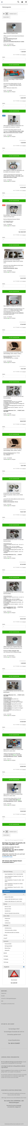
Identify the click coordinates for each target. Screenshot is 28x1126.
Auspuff (5, 938)
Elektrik (5, 953)
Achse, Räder (6, 915)
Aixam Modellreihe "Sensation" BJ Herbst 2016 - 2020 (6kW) (14, 884)
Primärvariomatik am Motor (11, 930)
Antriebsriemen (8, 928)
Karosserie (6, 941)
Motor (5, 894)
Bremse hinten (8, 908)
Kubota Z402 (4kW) (9, 897)
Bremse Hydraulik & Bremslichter (12, 913)
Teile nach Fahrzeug (8, 871)
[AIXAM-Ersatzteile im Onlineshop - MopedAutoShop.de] (3, 2)
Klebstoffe (7, 950)
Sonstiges (6, 956)
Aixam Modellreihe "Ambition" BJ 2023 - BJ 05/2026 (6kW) (14, 877)
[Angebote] (23, 967)
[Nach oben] (23, 1123)
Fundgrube (6, 959)
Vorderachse (7, 922)
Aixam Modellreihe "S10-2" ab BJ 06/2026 (14, 874)
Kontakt (3, 995)
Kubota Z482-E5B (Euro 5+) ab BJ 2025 (13, 901)
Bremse (5, 904)
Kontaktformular (7, 857)
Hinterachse (7, 918)
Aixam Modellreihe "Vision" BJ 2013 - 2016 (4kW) (14, 888)
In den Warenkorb (14, 64)
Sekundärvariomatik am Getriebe (12, 932)
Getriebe (5, 935)
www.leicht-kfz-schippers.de (14, 1107)
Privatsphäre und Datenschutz (7, 1003)
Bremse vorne (8, 906)
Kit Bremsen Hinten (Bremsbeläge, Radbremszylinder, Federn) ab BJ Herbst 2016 (13, 495)
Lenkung (7, 920)
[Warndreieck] (14, 973)
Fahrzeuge (6, 962)
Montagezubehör (8, 946)
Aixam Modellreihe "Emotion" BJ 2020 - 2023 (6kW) (14, 880)
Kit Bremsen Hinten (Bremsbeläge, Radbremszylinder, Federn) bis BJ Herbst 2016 (13, 261)
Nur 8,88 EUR (14, 983)
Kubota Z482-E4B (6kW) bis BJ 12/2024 (13, 899)
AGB (2, 1001)
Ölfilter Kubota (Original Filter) (11, 33)
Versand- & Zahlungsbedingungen (8, 998)
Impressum (3, 993)
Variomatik (6, 925)
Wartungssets (7, 891)
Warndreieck (14, 980)
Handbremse (7, 911)
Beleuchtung (7, 948)
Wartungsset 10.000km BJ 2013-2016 (13, 306)
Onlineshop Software (9, 1124)
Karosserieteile (8, 943)
